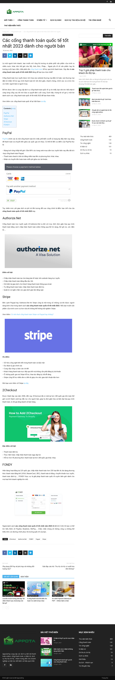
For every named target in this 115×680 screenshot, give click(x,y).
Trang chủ (5, 32)
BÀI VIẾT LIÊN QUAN (11, 577)
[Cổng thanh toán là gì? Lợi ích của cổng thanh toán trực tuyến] (46, 663)
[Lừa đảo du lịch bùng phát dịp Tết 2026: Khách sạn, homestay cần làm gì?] (13, 589)
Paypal (38, 539)
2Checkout (8, 122)
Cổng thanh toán (26, 20)
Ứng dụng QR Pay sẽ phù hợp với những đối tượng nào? (18, 567)
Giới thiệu (8, 20)
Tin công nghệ (94, 20)
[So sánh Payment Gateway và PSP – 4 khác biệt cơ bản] (63, 589)
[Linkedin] (111, 1)
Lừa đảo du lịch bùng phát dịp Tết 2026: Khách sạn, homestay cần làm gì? (13, 601)
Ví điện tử (41, 20)
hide (13, 108)
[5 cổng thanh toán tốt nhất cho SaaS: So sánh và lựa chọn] (38, 589)
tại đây (43, 101)
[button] (110, 20)
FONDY (7, 125)
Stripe (6, 119)
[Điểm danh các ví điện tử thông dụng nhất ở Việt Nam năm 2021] (46, 652)
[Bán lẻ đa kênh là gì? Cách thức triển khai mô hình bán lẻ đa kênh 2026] (84, 102)
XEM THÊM (24, 577)
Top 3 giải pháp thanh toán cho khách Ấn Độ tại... (95, 71)
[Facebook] (107, 1)
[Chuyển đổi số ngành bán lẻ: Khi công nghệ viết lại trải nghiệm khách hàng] (84, 113)
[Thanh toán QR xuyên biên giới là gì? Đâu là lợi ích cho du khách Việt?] (84, 91)
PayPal (6, 113)
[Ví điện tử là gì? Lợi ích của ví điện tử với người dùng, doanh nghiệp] (46, 641)
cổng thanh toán (36, 69)
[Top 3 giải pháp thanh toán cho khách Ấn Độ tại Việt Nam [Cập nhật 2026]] (96, 55)
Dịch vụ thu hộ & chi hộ (75, 20)
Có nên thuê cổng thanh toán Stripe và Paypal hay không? (32, 314)
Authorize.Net (9, 116)
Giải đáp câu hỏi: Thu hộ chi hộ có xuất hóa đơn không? (58, 567)
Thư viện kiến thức (12, 25)
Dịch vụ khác (56, 20)
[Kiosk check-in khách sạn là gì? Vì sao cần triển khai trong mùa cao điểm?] (84, 124)
